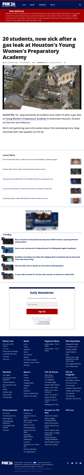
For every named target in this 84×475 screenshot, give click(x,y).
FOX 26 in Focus (71, 383)
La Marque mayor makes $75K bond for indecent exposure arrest (25, 198)
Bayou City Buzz (50, 397)
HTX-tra (70, 410)
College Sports (29, 383)
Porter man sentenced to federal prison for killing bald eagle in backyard (45, 248)
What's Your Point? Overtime (51, 391)
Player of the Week (30, 396)
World (26, 352)
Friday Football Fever (31, 393)
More (53, 5)
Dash (25, 388)
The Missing (70, 396)
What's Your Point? (51, 387)
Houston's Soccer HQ (73, 399)
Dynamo (27, 385)
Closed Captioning (30, 449)
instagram (76, 463)
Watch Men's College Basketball (52, 434)
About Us (28, 410)
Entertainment (10, 410)
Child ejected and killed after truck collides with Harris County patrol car (28, 179)
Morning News (73, 341)
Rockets (26, 380)
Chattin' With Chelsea (52, 385)
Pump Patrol (7, 395)
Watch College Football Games (50, 419)
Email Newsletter (30, 428)
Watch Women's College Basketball (51, 438)
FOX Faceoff (70, 385)
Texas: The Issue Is (51, 395)
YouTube (6, 357)
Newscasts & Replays (10, 351)
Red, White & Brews (73, 380)
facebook (68, 463)
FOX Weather (7, 397)
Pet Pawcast (70, 393)
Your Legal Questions (73, 364)
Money (26, 357)
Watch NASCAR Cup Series (52, 427)
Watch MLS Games (51, 445)
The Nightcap (49, 380)
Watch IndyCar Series (52, 430)
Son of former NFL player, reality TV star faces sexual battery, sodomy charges (30, 159)
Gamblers (27, 391)
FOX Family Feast (72, 366)
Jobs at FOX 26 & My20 (30, 431)
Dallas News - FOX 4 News (52, 345)
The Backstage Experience (8, 422)
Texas (26, 347)
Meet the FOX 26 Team (30, 417)
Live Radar (6, 375)
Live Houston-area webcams (9, 379)
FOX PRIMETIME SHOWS (8, 427)
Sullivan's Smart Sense (31, 362)
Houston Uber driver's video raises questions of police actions (24, 169)
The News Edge (50, 382)
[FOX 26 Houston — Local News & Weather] (10, 4)
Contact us (27, 413)
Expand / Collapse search (80, 5)
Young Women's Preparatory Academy (26, 118)
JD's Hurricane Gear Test (9, 386)
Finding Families (71, 349)
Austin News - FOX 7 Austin (52, 350)
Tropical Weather (9, 382)
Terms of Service (43, 324)
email (80, 463)
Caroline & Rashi (71, 378)
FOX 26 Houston (25, 63)
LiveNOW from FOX (10, 354)
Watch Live (8, 341)
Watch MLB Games (51, 423)
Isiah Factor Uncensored (49, 376)
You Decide (28, 355)
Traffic (5, 389)
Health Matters (71, 352)
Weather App (7, 392)
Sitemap (26, 365)
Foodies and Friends (73, 391)
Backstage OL (8, 418)
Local (25, 344)
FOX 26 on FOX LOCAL (8, 345)
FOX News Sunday (30, 360)
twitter (72, 463)
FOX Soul (6, 359)
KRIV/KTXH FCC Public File (31, 446)
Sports (27, 372)
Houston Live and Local (51, 401)
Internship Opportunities (28, 436)
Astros (26, 375)
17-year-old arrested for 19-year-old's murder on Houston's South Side (27, 189)
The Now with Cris (9, 416)
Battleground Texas (52, 404)
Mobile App (28, 439)
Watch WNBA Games (52, 442)
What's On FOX (29, 425)
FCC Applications (29, 452)
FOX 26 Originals (70, 373)
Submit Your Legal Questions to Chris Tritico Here (72, 359)
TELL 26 (5, 349)
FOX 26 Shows (51, 372)
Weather (7, 372)
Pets (67, 355)
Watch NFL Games (51, 416)
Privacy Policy (44, 322)
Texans (26, 378)
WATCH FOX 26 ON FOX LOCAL (31, 421)
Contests (6, 430)
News (33, 63)
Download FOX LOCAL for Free (39, 211)
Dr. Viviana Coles (71, 347)
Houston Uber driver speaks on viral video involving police (39, 266)
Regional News (52, 341)
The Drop (6, 413)
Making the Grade (72, 344)
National (27, 349)
